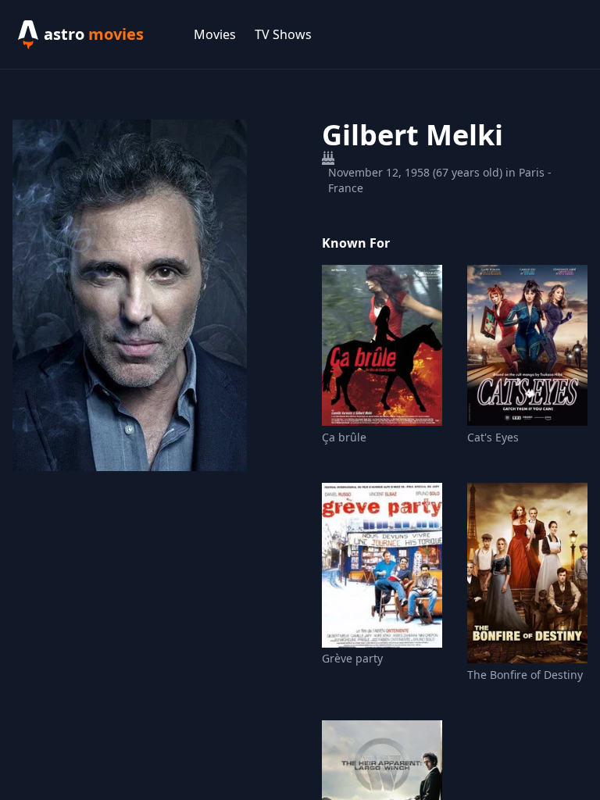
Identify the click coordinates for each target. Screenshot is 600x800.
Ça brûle (344, 437)
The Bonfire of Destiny (525, 674)
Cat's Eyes (493, 437)
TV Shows (283, 34)
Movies (215, 34)
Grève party (352, 658)
